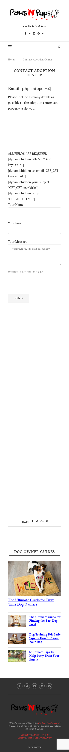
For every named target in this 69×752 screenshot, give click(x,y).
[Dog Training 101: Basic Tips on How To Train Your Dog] (17, 635)
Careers (21, 737)
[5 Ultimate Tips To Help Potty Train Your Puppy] (17, 653)
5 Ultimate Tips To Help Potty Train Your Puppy (44, 655)
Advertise (36, 734)
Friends (45, 734)
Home (11, 59)
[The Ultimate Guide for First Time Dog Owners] (34, 564)
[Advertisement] (34, 396)
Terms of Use (32, 737)
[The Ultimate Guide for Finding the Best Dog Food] (17, 618)
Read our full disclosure (48, 723)
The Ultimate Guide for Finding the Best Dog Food (45, 620)
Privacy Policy (45, 737)
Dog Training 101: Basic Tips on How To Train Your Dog (45, 638)
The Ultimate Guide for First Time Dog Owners (31, 602)
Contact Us (26, 734)
